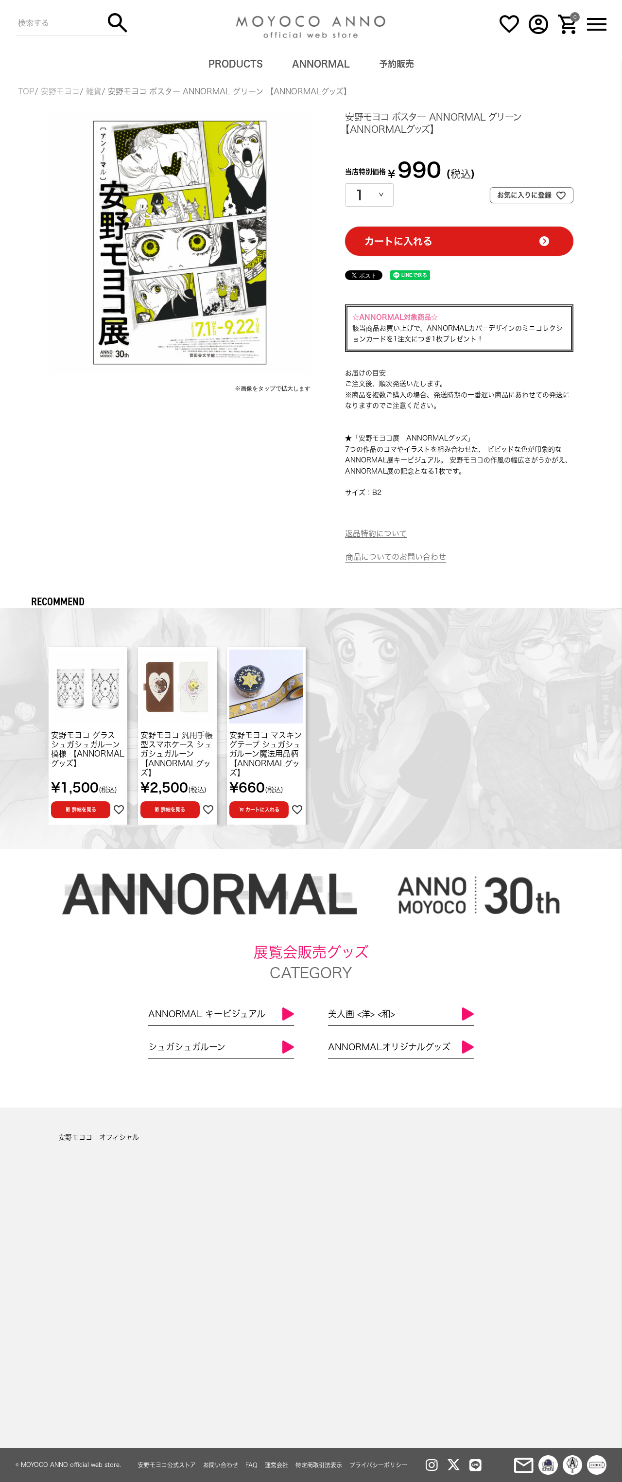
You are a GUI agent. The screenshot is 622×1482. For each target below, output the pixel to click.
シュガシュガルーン (186, 1046)
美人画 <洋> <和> (361, 1013)
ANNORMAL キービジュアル (206, 1013)
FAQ (251, 1465)
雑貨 (94, 91)
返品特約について (376, 533)
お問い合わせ (220, 1465)
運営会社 (276, 1465)
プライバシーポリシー (378, 1465)
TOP (26, 91)
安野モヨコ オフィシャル (98, 1137)
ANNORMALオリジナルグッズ (389, 1046)
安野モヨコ (60, 91)
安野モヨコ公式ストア (167, 1465)
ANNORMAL (321, 63)
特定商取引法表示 (318, 1465)
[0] (567, 31)
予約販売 (396, 63)
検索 (117, 23)
